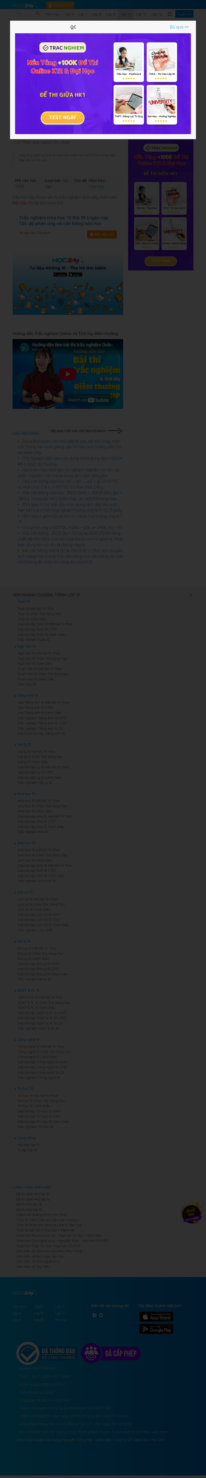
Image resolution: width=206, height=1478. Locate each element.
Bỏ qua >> (179, 26)
